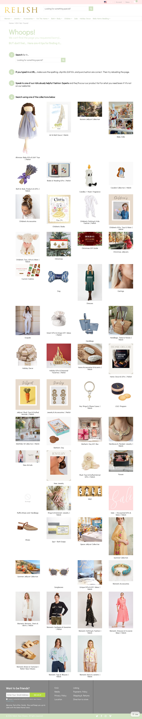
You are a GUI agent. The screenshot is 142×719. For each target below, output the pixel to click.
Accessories (28, 18)
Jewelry (17, 18)
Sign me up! (37, 695)
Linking (76, 688)
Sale (76, 18)
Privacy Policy (10, 701)
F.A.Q (56, 688)
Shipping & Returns (81, 695)
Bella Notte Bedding (101, 18)
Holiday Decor (85, 18)
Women (7, 18)
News (128, 2)
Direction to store (80, 699)
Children (67, 18)
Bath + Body (56, 18)
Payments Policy (80, 691)
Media (57, 691)
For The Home (42, 18)
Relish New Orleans (20, 716)
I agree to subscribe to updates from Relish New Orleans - (24, 700)
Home (11, 23)
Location (58, 699)
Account (119, 2)
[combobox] (66, 8)
